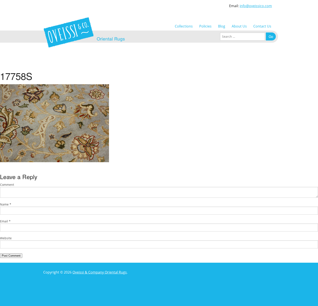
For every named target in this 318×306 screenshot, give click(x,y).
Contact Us (262, 26)
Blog (221, 26)
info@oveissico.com (256, 5)
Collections (184, 26)
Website (6, 238)
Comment (7, 185)
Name (5, 204)
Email (5, 221)
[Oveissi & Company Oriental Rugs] (68, 32)
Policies (205, 26)
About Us (239, 26)
